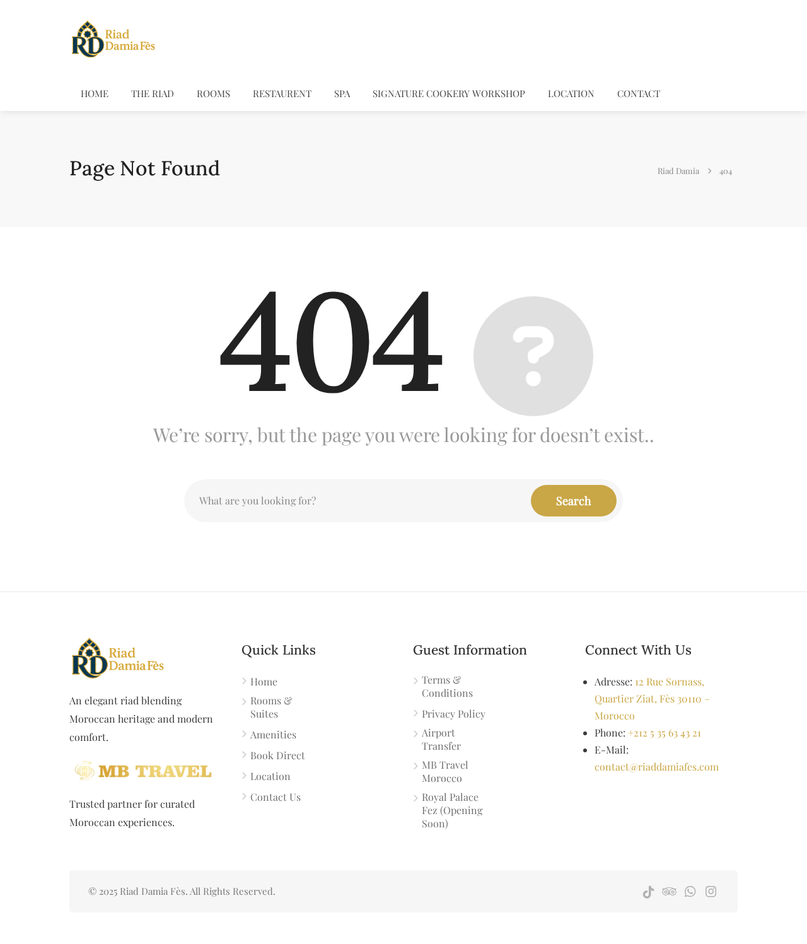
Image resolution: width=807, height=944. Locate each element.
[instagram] (711, 891)
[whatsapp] (690, 891)
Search (573, 500)
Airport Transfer (441, 739)
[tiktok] (648, 891)
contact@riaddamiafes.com (657, 766)
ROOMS (213, 93)
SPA (342, 93)
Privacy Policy (453, 713)
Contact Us (275, 796)
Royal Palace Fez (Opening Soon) (452, 810)
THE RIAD (152, 93)
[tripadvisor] (669, 891)
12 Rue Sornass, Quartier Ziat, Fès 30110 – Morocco (652, 698)
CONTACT (638, 93)
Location (571, 93)
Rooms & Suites (271, 707)
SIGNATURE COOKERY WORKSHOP (449, 93)
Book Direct (277, 755)
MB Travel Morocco (445, 771)
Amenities (273, 734)
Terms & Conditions (447, 686)
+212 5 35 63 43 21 (664, 732)
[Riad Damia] (112, 37)
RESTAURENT (282, 93)
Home (94, 93)
